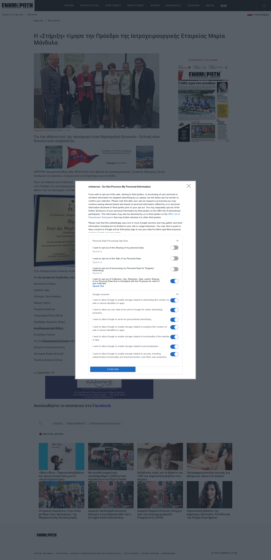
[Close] (190, 187)
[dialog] (135, 280)
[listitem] (135, 240)
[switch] (174, 247)
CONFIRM (113, 369)
